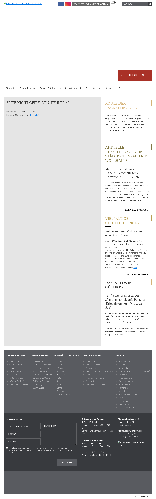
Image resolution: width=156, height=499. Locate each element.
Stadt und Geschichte (42, 365)
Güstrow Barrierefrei (17, 381)
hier (135, 267)
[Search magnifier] (150, 4)
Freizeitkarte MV (63, 394)
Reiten (59, 378)
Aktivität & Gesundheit (67, 355)
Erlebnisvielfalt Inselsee (18, 384)
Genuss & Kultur (39, 355)
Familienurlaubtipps (94, 365)
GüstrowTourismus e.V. (128, 394)
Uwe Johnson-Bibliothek (95, 384)
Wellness (60, 371)
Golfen (59, 384)
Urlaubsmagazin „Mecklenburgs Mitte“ (134, 371)
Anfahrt (122, 391)
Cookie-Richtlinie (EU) (127, 407)
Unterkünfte (14, 361)
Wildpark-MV (91, 368)
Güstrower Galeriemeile (42, 374)
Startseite (33, 115)
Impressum (123, 401)
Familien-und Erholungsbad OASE (100, 371)
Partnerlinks (123, 388)
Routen (12, 368)
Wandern (60, 368)
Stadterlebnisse (16, 355)
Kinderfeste (90, 381)
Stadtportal (91, 4)
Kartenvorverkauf (16, 378)
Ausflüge (60, 391)
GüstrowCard (38, 388)
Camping (61, 388)
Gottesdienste (124, 384)
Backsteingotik (39, 384)
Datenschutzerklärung (25, 448)
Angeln (60, 381)
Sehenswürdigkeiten (41, 368)
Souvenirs (123, 374)
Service (120, 355)
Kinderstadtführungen (95, 378)
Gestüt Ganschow (93, 374)
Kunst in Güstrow (40, 371)
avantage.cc (146, 496)
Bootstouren (62, 374)
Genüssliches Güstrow (42, 378)
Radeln (59, 365)
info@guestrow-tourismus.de (130, 431)
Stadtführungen (15, 365)
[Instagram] (68, 4)
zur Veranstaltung (136, 210)
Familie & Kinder (92, 355)
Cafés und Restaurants (42, 381)
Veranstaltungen (16, 374)
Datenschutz (124, 404)
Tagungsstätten (125, 378)
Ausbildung (123, 365)
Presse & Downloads (127, 381)
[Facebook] (61, 4)
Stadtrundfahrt (15, 371)
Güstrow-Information (127, 361)
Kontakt (122, 398)
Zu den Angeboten (137, 274)
